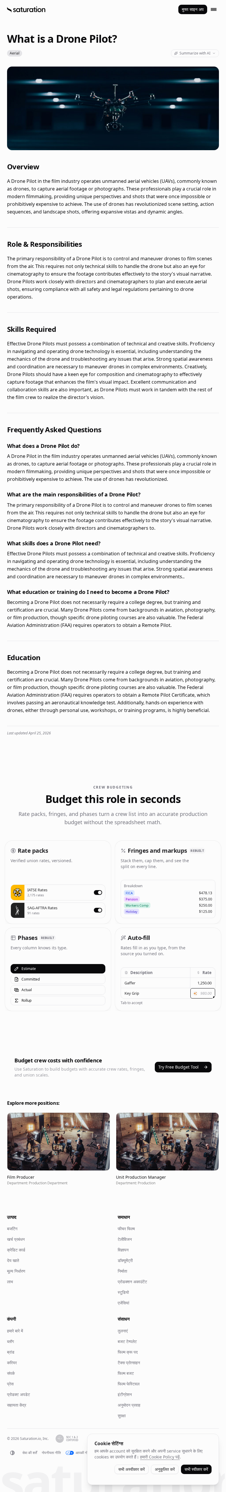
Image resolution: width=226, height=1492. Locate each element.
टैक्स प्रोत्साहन (129, 1362)
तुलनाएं (123, 1331)
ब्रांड (10, 1352)
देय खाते (13, 1260)
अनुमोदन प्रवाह (129, 1405)
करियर (12, 1362)
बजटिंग (12, 1228)
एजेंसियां (123, 1303)
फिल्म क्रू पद (128, 1352)
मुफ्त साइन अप (193, 9)
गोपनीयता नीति (51, 1452)
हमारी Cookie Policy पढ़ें (160, 1457)
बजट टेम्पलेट (127, 1341)
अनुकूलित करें (165, 1469)
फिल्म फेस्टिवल (128, 1384)
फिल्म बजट (126, 1373)
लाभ (10, 1281)
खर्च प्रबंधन (16, 1239)
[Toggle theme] (12, 1453)
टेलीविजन (125, 1239)
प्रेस (10, 1384)
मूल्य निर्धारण (16, 1271)
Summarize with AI (195, 53)
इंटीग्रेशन (125, 1394)
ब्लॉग (10, 1341)
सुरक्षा (122, 1415)
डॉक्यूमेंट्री (125, 1260)
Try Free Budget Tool (178, 1067)
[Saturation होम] (26, 9)
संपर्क (11, 1373)
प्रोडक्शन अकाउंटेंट (132, 1281)
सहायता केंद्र (16, 1405)
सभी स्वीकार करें (196, 1469)
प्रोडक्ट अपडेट (18, 1394)
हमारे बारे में (15, 1331)
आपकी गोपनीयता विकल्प (91, 1452)
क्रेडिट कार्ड (16, 1250)
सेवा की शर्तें (29, 1452)
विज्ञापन (123, 1250)
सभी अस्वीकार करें (131, 1469)
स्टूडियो (123, 1292)
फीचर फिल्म (126, 1228)
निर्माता (122, 1271)
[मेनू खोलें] (213, 9)
